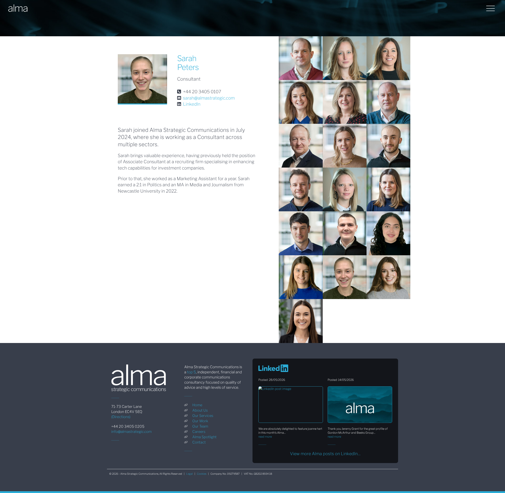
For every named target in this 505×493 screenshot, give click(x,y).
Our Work (200, 421)
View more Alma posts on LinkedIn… (325, 453)
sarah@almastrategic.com (209, 98)
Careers (198, 432)
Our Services (202, 416)
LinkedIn (191, 104)
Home (197, 405)
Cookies (201, 473)
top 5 (191, 372)
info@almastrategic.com (131, 431)
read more (265, 436)
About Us (200, 410)
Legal (189, 473)
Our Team (200, 426)
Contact (199, 442)
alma (18, 8)
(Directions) (120, 417)
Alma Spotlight (204, 437)
